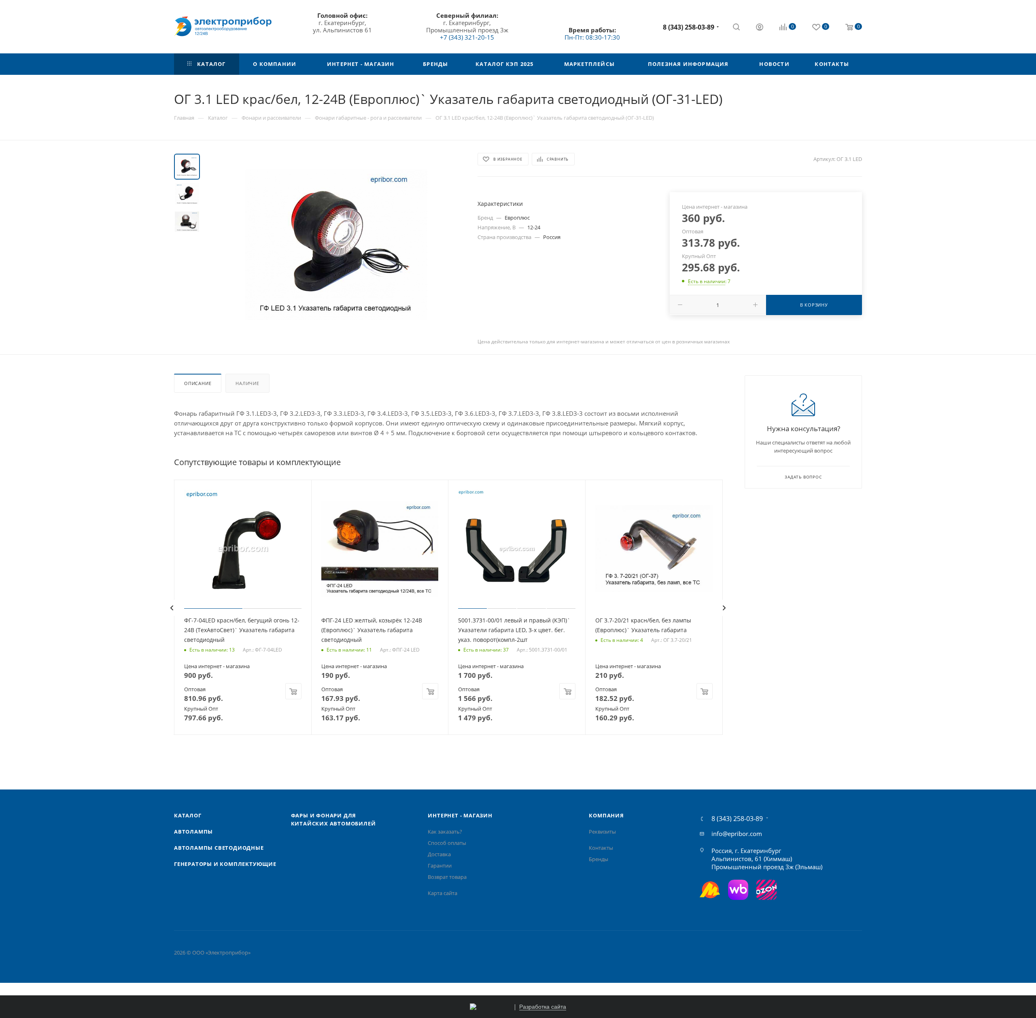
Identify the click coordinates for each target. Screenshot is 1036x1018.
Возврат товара (447, 876)
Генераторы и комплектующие (225, 864)
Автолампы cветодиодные (219, 847)
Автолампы (193, 831)
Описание (197, 383)
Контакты (601, 847)
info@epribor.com (736, 834)
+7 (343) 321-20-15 (467, 37)
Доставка (439, 854)
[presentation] (171, 608)
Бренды (598, 859)
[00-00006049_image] (336, 245)
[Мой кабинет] (759, 28)
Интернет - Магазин (460, 815)
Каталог (188, 815)
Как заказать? (445, 831)
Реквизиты (602, 831)
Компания (606, 815)
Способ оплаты (447, 843)
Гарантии (440, 865)
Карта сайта (442, 893)
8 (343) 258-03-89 (688, 27)
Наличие (247, 383)
